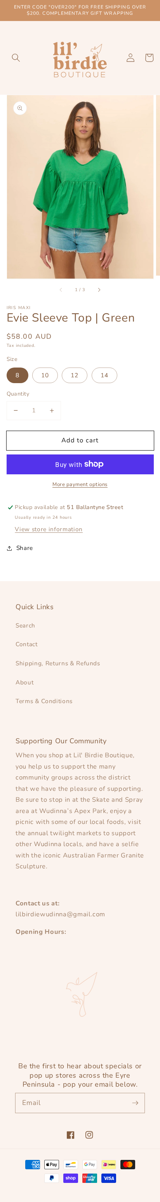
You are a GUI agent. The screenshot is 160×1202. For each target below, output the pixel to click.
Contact (27, 644)
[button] (16, 57)
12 (74, 375)
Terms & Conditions (44, 701)
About (24, 682)
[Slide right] (99, 290)
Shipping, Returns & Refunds (58, 663)
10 (45, 375)
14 (104, 375)
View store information (49, 529)
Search (25, 625)
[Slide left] (61, 290)
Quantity (18, 394)
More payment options (80, 484)
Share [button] (24, 548)
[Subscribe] (135, 1102)
